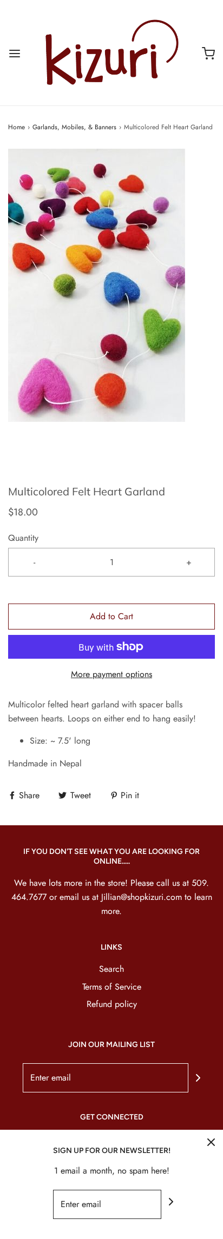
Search (111, 969)
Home (16, 127)
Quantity (23, 538)
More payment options (111, 674)
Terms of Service (111, 986)
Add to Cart (111, 616)
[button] (111, 308)
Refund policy (112, 1004)
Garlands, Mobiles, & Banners (74, 127)
